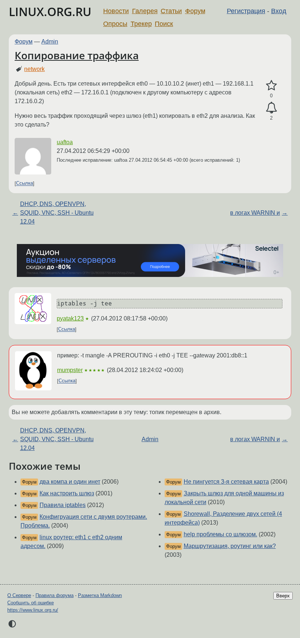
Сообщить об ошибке (30, 602)
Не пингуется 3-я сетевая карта (226, 481)
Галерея (145, 11)
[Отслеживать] (271, 108)
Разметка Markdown (100, 595)
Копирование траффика (77, 55)
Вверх (283, 595)
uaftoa (65, 142)
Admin (49, 41)
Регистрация (246, 11)
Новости (116, 11)
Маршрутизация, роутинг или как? (230, 546)
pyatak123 (70, 318)
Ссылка (24, 183)
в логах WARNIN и (255, 213)
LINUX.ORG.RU (50, 11)
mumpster (70, 370)
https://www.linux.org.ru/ (32, 610)
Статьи (171, 11)
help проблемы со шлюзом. (220, 534)
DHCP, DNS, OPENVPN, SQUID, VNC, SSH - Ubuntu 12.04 (57, 213)
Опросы (115, 23)
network (34, 69)
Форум (195, 11)
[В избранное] (271, 85)
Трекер (141, 23)
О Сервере (19, 595)
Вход (278, 11)
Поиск (164, 23)
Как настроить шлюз (67, 493)
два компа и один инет (70, 481)
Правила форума (54, 595)
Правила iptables (63, 505)
